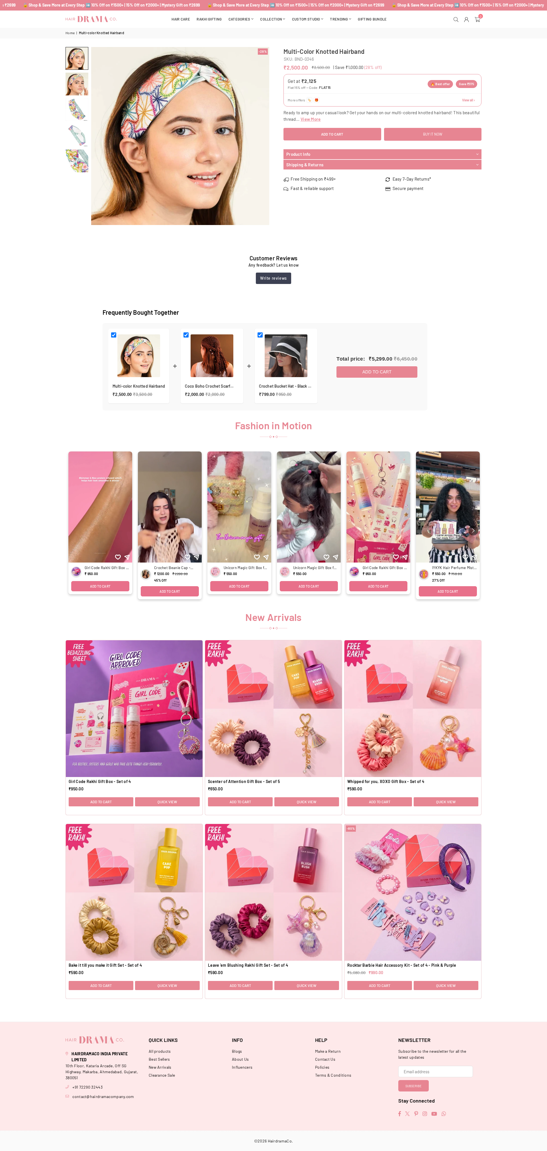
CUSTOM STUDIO (306, 19)
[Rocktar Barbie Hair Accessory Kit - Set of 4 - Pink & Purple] (412, 892)
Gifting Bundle (372, 19)
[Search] (457, 19)
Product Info (298, 154)
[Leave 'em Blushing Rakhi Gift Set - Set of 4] (273, 892)
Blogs (237, 1051)
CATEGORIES (239, 19)
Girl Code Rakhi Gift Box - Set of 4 (100, 781)
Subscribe (413, 1086)
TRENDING (339, 19)
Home (70, 33)
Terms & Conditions (333, 1075)
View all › (468, 100)
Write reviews (273, 278)
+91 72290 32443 (87, 1087)
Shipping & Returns (304, 164)
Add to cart (376, 371)
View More (311, 119)
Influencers (242, 1067)
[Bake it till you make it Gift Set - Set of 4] (134, 892)
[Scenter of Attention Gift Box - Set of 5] (273, 708)
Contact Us (325, 1059)
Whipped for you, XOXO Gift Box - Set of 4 (385, 781)
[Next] (261, 136)
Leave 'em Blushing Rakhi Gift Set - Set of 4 (248, 965)
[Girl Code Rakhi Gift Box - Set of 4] (134, 708)
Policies (322, 1067)
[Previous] (99, 136)
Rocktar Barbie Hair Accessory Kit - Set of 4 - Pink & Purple (401, 965)
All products (160, 1051)
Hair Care (181, 19)
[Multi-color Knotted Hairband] (77, 58)
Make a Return (328, 1051)
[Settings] (467, 19)
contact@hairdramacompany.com (103, 1096)
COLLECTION (271, 19)
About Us (240, 1059)
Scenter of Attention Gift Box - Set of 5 (244, 781)
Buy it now (432, 134)
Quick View (167, 802)
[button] (478, 19)
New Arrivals (160, 1067)
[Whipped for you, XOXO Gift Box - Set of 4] (412, 708)
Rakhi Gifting (209, 19)
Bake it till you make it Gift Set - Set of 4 (105, 965)
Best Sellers (159, 1059)
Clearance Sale (162, 1075)
